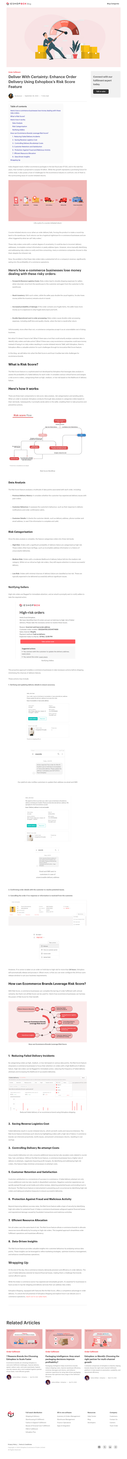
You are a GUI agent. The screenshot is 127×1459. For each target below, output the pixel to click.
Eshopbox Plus (31, 1432)
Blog (89, 1419)
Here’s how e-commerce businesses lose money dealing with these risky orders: (35, 112)
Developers (92, 1422)
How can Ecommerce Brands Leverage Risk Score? (29, 133)
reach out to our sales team (36, 1296)
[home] (16, 3)
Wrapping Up (15, 160)
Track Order (114, 1426)
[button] (113, 3)
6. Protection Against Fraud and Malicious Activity (31, 150)
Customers (113, 1416)
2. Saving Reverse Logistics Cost (24, 140)
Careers (112, 1422)
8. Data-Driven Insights (21, 157)
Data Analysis (17, 123)
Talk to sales (100, 91)
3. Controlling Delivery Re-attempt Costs (27, 143)
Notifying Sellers (18, 130)
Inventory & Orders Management (68, 1416)
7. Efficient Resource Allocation (24, 153)
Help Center (92, 1416)
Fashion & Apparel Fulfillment (36, 1422)
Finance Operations (64, 1422)
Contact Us (113, 1419)
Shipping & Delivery (32, 1416)
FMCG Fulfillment (32, 1429)
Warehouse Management (66, 1419)
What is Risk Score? (17, 116)
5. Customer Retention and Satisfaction (27, 146)
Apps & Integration (63, 1426)
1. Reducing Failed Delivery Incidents (26, 136)
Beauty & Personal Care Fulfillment (38, 1426)
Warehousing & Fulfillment (35, 1419)
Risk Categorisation (19, 126)
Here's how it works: (17, 120)
